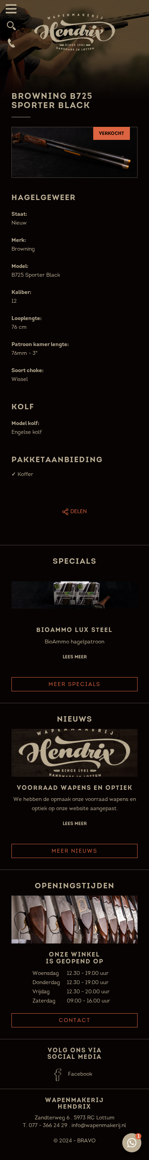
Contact (75, 1020)
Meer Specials (74, 684)
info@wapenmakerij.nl (98, 1125)
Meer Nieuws (74, 851)
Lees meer (75, 657)
